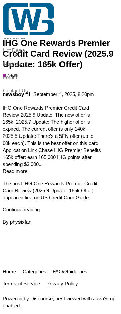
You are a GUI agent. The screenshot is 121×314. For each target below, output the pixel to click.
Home (9, 271)
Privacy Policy (62, 283)
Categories (34, 271)
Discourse (41, 298)
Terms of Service (21, 283)
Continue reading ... (24, 209)
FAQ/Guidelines (70, 271)
